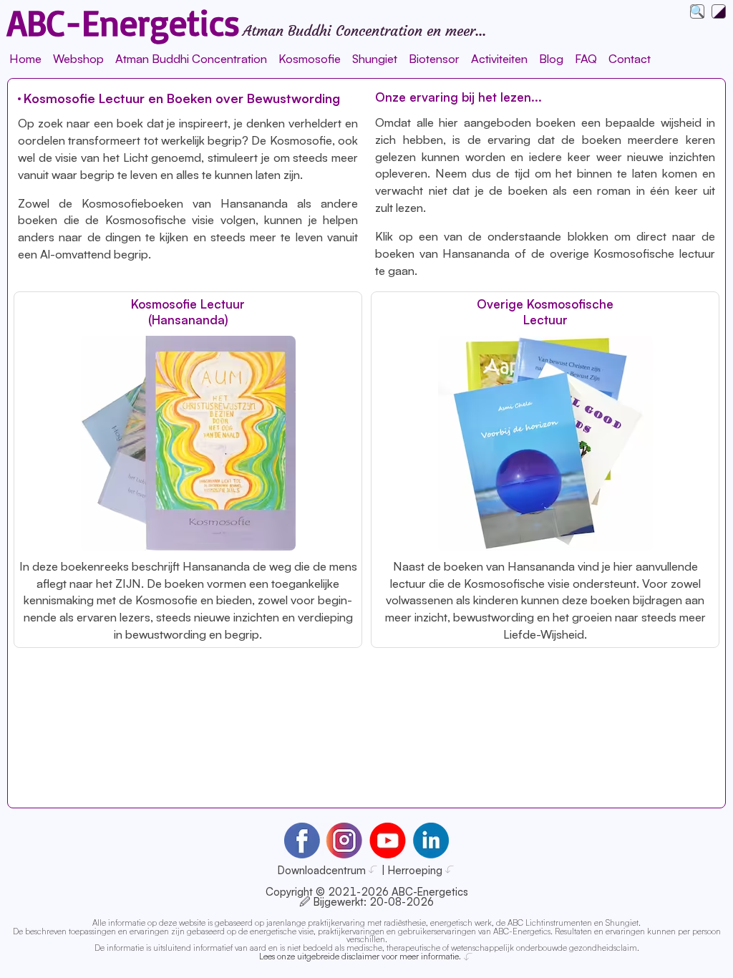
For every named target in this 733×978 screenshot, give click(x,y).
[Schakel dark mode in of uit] (719, 11)
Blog (551, 58)
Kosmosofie (309, 58)
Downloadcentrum (322, 870)
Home (25, 58)
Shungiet (374, 58)
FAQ (586, 58)
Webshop (78, 58)
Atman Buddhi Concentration (191, 58)
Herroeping (415, 870)
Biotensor (434, 58)
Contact (629, 58)
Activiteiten (499, 58)
